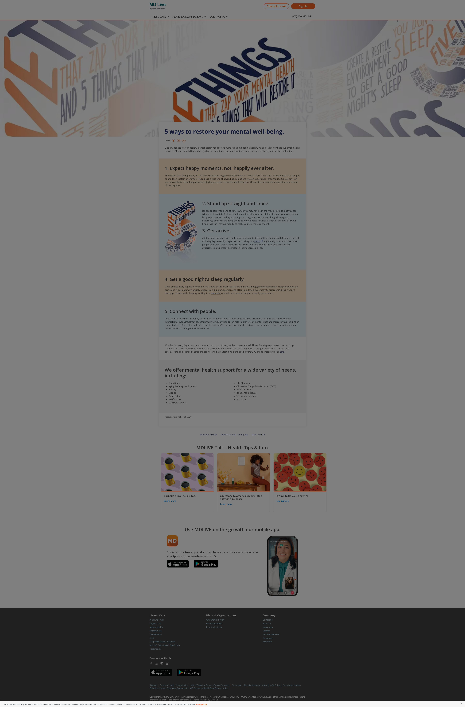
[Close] (461, 703)
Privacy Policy (201, 704)
